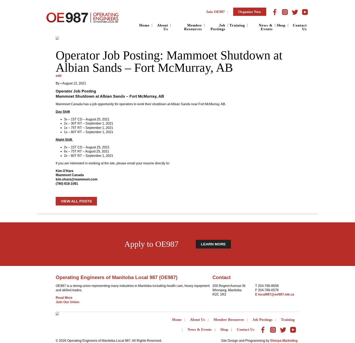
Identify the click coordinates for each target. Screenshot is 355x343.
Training (237, 25)
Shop (281, 25)
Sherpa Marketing (284, 340)
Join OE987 (215, 12)
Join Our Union (67, 302)
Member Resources (193, 27)
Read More (64, 297)
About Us (162, 27)
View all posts (76, 201)
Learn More (213, 244)
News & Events (266, 27)
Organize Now (249, 12)
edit (58, 75)
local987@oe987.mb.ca (276, 294)
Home (144, 25)
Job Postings (218, 27)
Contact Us (300, 27)
